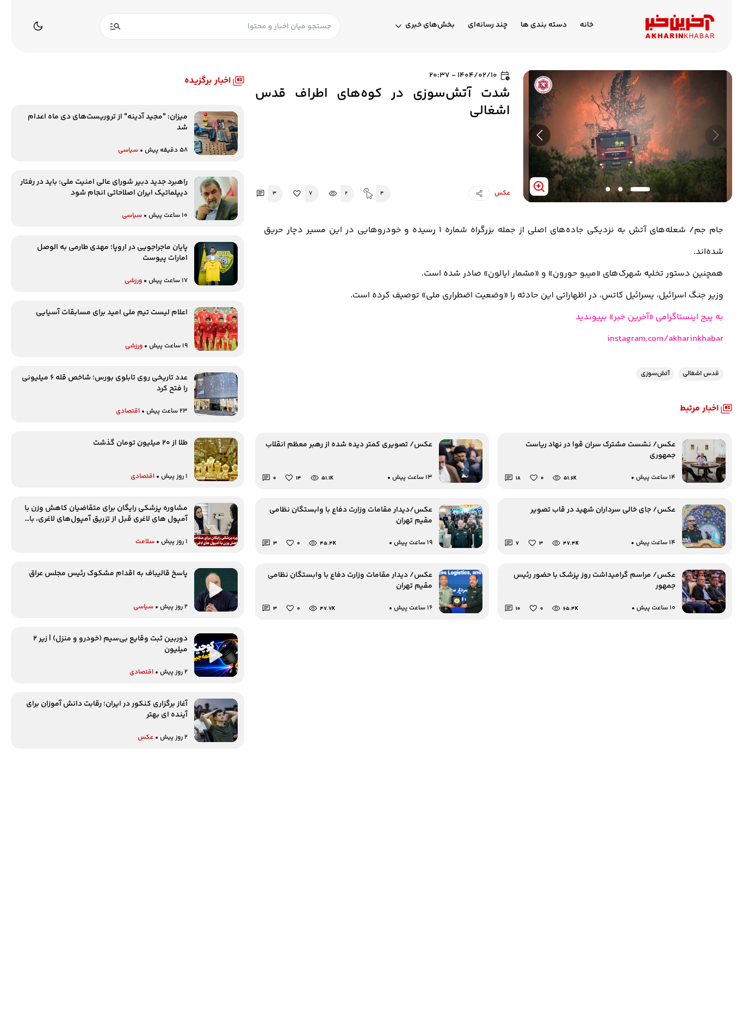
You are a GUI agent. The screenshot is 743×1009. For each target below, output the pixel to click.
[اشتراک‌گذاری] (479, 193)
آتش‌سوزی (655, 374)
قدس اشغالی (701, 374)
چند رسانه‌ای (487, 25)
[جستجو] (115, 26)
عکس (502, 193)
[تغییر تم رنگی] (38, 26)
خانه (586, 25)
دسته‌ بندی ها (544, 25)
